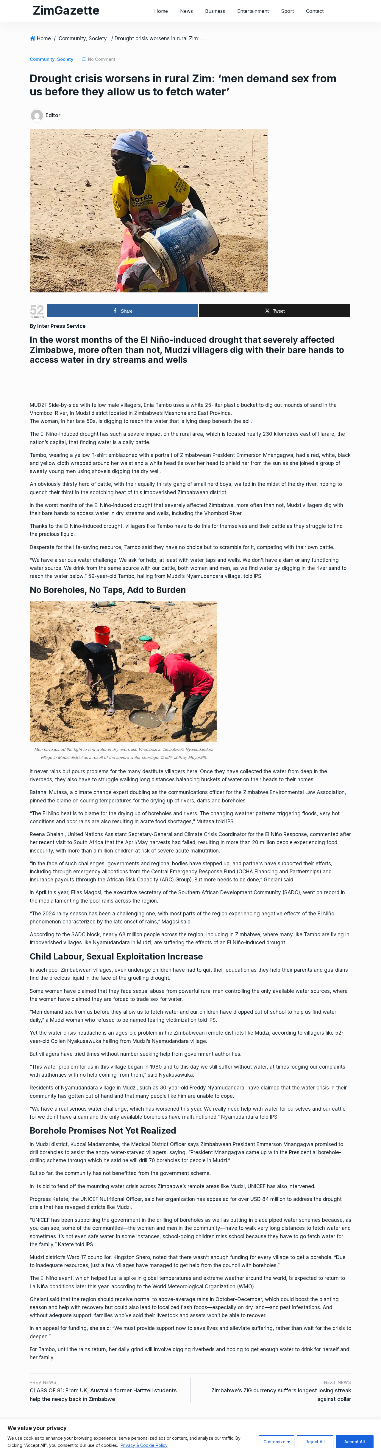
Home (161, 11)
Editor (53, 115)
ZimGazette (66, 10)
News (186, 11)
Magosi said (176, 922)
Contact (315, 11)
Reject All (315, 1441)
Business (215, 11)
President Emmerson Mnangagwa (253, 455)
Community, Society (83, 38)
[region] (190, 1436)
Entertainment (253, 11)
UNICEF (89, 1199)
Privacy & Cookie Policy (144, 1445)
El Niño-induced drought (69, 434)
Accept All (354, 1441)
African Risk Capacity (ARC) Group (148, 880)
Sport (287, 11)
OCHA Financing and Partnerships (278, 872)
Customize (274, 1441)
